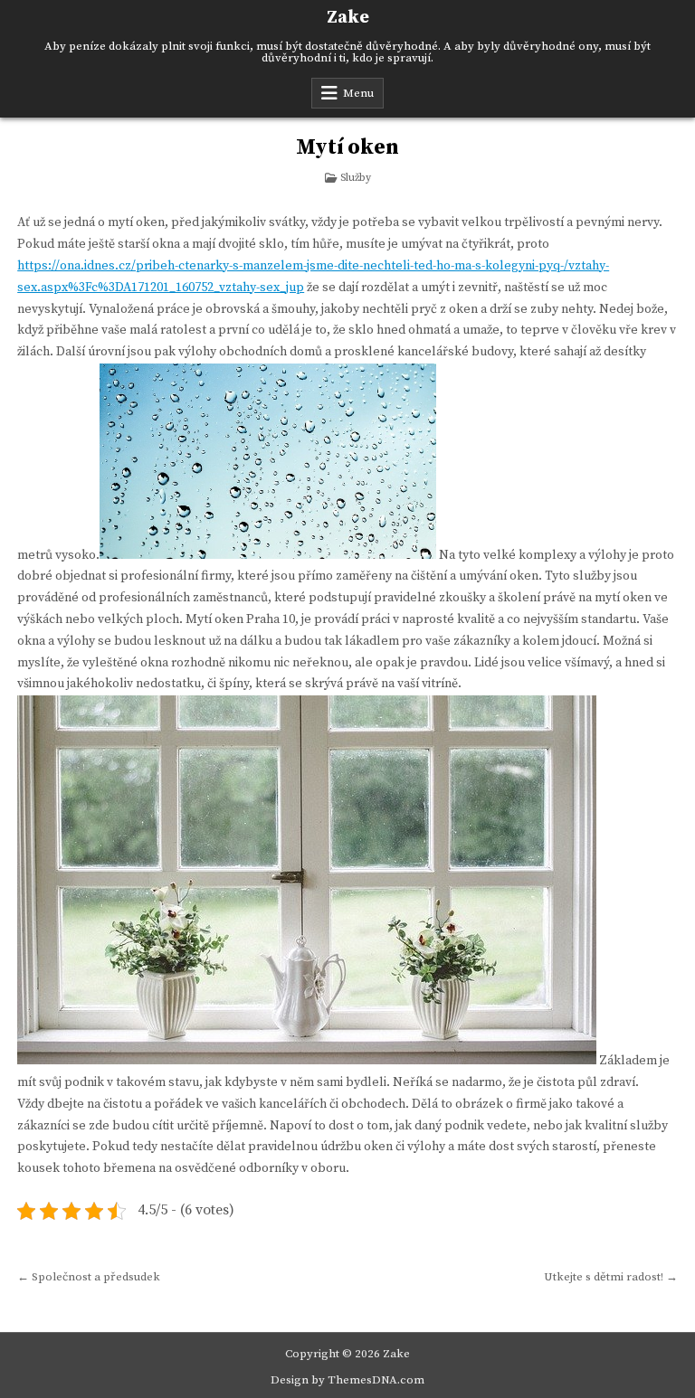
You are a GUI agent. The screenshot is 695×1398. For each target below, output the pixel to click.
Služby (355, 177)
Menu (358, 93)
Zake (348, 17)
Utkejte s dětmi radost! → (611, 1277)
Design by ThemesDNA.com (347, 1380)
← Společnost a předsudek (88, 1277)
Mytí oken (347, 147)
